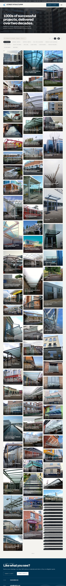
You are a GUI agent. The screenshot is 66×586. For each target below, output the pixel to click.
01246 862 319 (37, 1)
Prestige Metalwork (52, 44)
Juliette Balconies (17, 44)
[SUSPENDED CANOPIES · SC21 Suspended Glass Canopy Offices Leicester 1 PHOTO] (53, 535)
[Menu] (61, 5)
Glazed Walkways (42, 44)
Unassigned (15, 47)
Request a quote (9, 573)
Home (4, 11)
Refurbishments (7, 47)
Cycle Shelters (7, 44)
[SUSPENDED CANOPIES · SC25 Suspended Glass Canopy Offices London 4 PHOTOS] (53, 546)
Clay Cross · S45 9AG (57, 1)
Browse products (22, 573)
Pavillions (26, 44)
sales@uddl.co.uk (46, 1)
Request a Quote (52, 4)
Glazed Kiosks (34, 44)
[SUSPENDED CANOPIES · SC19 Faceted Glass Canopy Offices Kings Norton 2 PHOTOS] (53, 529)
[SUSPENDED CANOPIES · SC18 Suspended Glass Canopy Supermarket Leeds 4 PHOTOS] (53, 527)
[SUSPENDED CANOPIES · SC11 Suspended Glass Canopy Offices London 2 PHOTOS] (53, 507)
